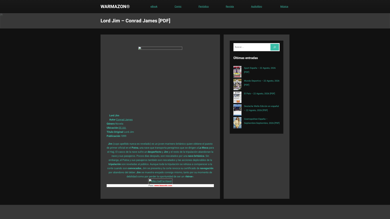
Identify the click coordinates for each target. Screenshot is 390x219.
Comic (178, 6)
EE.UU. (122, 128)
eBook (154, 6)
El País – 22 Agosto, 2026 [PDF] (259, 93)
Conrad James (124, 120)
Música (284, 6)
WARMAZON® (115, 6)
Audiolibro (256, 6)
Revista (230, 6)
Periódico (204, 6)
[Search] (274, 47)
